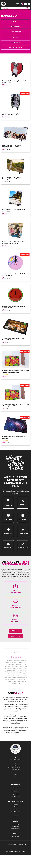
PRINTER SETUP (8, 533)
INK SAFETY (23, 504)
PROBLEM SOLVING (23, 548)
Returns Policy (15, 816)
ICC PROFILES (22, 519)
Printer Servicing (15, 789)
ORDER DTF (15, 631)
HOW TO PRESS (8, 548)
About (15, 801)
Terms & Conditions (15, 821)
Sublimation (16, 779)
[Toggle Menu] (17, 3)
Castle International (19, 844)
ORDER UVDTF (15, 636)
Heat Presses (15, 784)
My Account (15, 796)
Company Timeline (15, 804)
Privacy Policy (15, 818)
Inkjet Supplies (15, 786)
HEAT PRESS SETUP (23, 533)
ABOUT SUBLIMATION (8, 504)
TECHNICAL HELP (8, 519)
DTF (15, 781)
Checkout (15, 808)
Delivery (15, 806)
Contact (15, 799)
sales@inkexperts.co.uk (15, 751)
